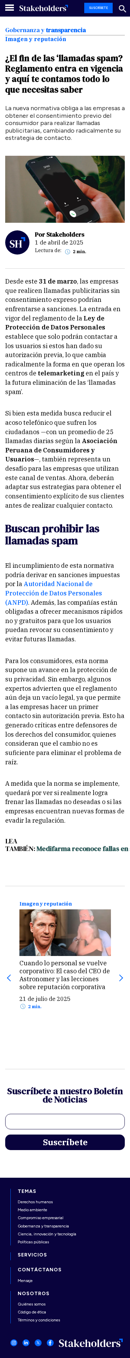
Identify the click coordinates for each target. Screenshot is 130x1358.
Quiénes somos (31, 1304)
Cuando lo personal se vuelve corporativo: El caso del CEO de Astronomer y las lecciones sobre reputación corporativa (64, 975)
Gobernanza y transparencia (43, 1226)
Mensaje (25, 1280)
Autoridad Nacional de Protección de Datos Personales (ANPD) (53, 593)
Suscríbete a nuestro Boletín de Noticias (65, 1096)
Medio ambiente (32, 1209)
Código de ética (32, 1312)
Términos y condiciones (39, 1320)
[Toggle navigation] (10, 7)
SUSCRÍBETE (98, 8)
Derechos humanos (35, 1201)
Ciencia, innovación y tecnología (47, 1234)
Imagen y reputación (45, 904)
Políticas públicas (33, 1242)
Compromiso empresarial (40, 1217)
